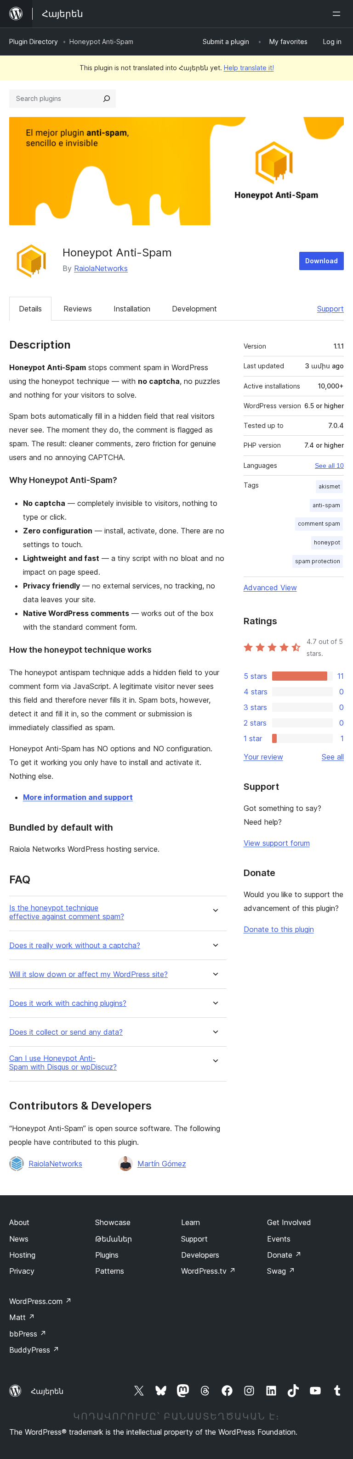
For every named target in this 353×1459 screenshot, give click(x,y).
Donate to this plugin (279, 929)
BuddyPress (34, 1349)
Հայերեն (47, 1391)
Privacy (21, 1271)
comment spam (319, 523)
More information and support (78, 797)
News (18, 1238)
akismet (329, 486)
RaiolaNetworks (101, 268)
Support (330, 308)
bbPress (27, 1333)
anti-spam (326, 505)
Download (321, 261)
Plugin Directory (33, 41)
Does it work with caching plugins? (67, 1003)
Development (194, 308)
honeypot (327, 542)
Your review (263, 756)
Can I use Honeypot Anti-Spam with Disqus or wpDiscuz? (63, 1062)
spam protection (317, 561)
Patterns (109, 1271)
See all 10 (329, 465)
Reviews (77, 308)
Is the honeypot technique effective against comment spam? (66, 912)
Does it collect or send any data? (66, 1032)
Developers (200, 1254)
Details (30, 308)
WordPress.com (40, 1301)
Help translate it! (249, 68)
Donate (284, 1254)
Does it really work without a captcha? (74, 945)
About (19, 1222)
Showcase (113, 1222)
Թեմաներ (113, 1238)
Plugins (107, 1254)
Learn (190, 1222)
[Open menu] (338, 14)
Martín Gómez (161, 1163)
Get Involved (289, 1222)
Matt (22, 1317)
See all (333, 756)
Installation (132, 308)
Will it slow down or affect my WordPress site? (88, 974)
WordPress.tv (208, 1271)
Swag (281, 1271)
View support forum (277, 843)
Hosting (22, 1254)
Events (278, 1238)
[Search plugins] (106, 98)
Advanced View (270, 587)
